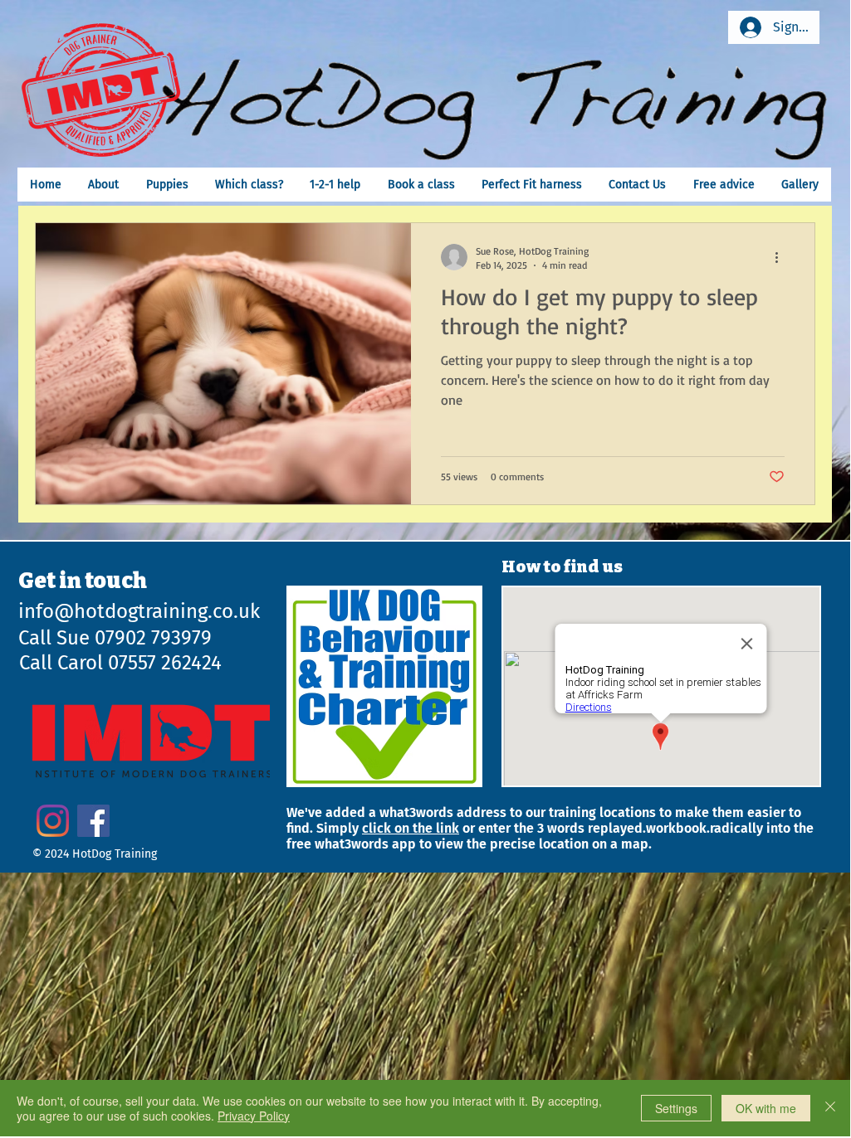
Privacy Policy (254, 1115)
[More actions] (782, 257)
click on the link (410, 828)
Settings (676, 1108)
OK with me (766, 1108)
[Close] (830, 1108)
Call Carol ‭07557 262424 (120, 662)
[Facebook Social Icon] (93, 821)
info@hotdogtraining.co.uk (139, 611)
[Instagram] (53, 821)
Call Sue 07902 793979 (115, 637)
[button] (249, 184)
